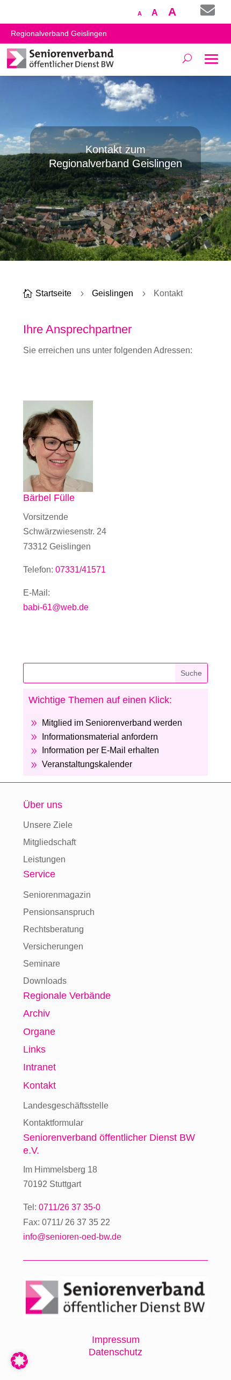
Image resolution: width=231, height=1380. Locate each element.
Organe (39, 1031)
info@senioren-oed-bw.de (72, 1236)
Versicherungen (53, 946)
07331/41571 (80, 569)
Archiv (36, 1013)
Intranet (39, 1067)
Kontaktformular (53, 1122)
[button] (19, 1360)
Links (34, 1049)
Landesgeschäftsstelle (66, 1105)
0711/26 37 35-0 (69, 1207)
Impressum (116, 1339)
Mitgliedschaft (49, 842)
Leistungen (44, 859)
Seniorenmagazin (57, 894)
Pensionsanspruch (59, 912)
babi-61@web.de (56, 607)
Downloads (45, 980)
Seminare (41, 963)
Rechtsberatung (53, 929)
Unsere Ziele (48, 825)
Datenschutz (115, 1352)
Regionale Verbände (67, 995)
